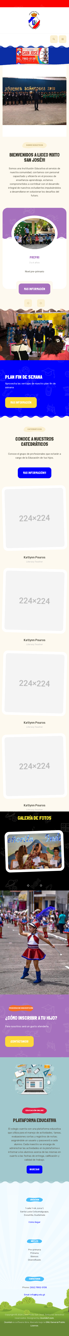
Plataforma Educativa (34, 1120)
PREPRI (34, 257)
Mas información (34, 289)
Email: (27, 1294)
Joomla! (8, 1322)
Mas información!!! (34, 473)
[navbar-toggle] (62, 39)
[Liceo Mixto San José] (34, 20)
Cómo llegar (34, 1222)
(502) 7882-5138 (38, 1287)
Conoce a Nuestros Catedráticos (34, 441)
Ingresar (34, 1169)
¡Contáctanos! (19, 1041)
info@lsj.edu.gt (37, 1294)
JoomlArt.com (47, 1318)
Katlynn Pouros (34, 557)
